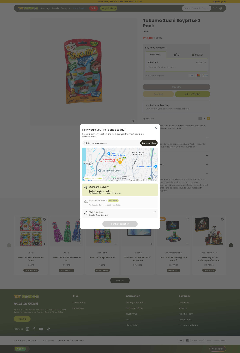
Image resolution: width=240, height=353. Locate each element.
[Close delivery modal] (156, 128)
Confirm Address (149, 143)
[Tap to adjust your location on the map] (120, 164)
